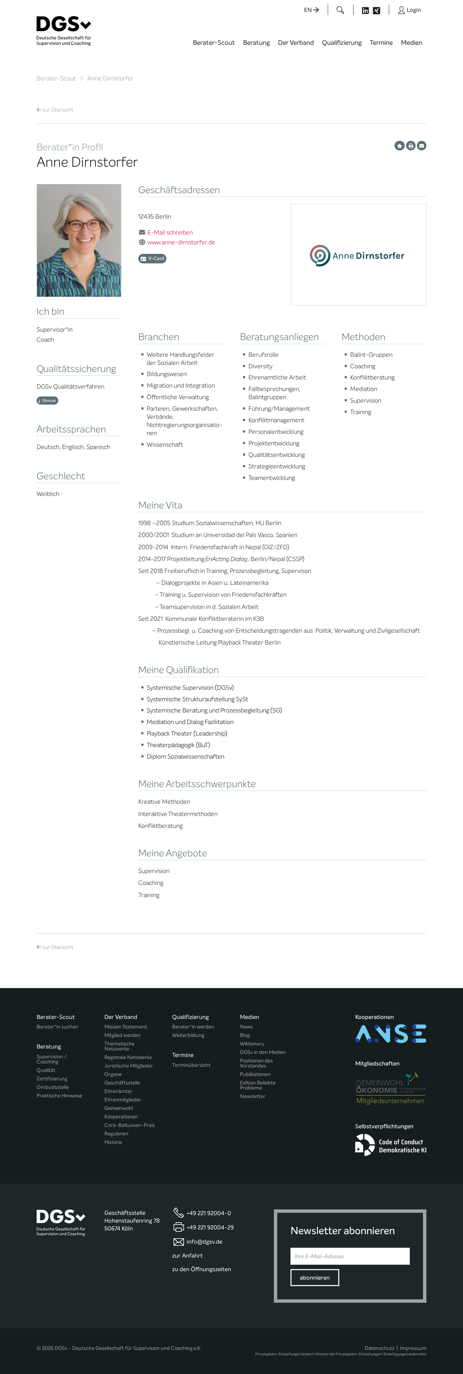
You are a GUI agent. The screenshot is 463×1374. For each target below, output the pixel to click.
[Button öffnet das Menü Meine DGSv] (453, 47)
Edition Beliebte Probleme (258, 1085)
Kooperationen (121, 1116)
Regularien (116, 1133)
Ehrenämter (118, 1091)
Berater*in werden (193, 1026)
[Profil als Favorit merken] (400, 145)
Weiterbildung (188, 1035)
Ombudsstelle (53, 1087)
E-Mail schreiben (170, 232)
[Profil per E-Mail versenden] (421, 145)
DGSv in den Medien (263, 1052)
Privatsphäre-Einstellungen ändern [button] (284, 1354)
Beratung (256, 42)
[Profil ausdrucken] (411, 145)
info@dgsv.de (204, 1242)
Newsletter (252, 1096)
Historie (113, 1142)
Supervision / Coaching (52, 1059)
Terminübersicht (191, 1065)
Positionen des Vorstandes (256, 1063)
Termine (381, 42)
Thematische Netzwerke (119, 1046)
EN (308, 10)
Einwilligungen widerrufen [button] (405, 1354)
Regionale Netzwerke (128, 1057)
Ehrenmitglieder (122, 1099)
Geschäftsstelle (122, 1082)
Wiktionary (252, 1043)
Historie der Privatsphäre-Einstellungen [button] (348, 1354)
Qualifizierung (342, 42)
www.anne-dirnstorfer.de (181, 242)
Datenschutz (380, 1348)
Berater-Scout (214, 42)
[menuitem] (214, 47)
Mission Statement (125, 1026)
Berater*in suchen (57, 1026)
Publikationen (255, 1074)
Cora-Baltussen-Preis (129, 1125)
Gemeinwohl (118, 1108)
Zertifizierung (52, 1078)
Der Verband (296, 42)
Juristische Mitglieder (128, 1066)
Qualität (46, 1070)
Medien (411, 42)
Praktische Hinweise (59, 1095)
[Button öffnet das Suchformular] (340, 9)
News (246, 1026)
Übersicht (58, 109)
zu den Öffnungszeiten (201, 1269)
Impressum (413, 1348)
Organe (113, 1074)
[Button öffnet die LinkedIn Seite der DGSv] (362, 9)
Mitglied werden (122, 1035)
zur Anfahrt (187, 1256)
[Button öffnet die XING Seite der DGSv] (380, 9)
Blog (245, 1035)
